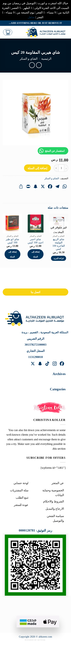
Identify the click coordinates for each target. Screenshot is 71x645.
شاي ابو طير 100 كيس (12, 241)
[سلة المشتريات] (7, 32)
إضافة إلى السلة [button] (35, 254)
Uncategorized (53, 395)
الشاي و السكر (29, 58)
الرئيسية (46, 58)
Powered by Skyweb (35, 640)
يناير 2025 (56, 380)
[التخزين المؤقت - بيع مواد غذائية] (46, 32)
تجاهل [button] (31, 17)
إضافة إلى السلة (37, 168)
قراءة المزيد (59, 258)
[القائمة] (20, 32)
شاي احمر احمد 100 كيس (35, 241)
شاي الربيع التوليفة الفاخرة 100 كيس (58, 244)
